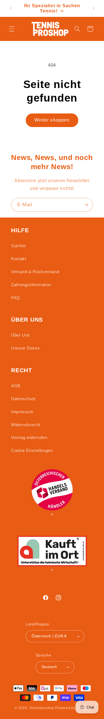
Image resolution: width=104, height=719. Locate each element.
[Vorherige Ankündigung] (10, 8)
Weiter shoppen (52, 120)
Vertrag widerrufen (29, 437)
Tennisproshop (41, 708)
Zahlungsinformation (31, 285)
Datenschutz (23, 399)
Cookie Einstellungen (32, 450)
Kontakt (18, 259)
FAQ (15, 298)
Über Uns (20, 335)
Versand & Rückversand (35, 272)
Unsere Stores (25, 348)
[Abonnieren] (86, 204)
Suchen (18, 246)
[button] (11, 28)
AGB (16, 386)
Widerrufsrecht (25, 425)
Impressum (22, 412)
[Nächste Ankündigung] (93, 8)
